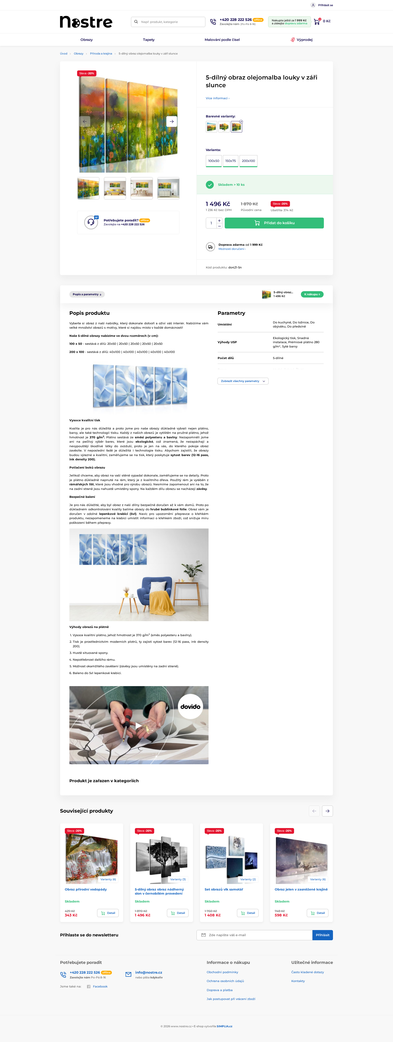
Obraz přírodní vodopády (86, 889)
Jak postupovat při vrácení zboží (231, 999)
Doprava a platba (220, 990)
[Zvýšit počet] (219, 220)
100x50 (213, 161)
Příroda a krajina (101, 53)
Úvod (63, 53)
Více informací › (217, 98)
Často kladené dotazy (307, 972)
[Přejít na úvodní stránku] (86, 22)
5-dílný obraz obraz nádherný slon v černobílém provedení (159, 891)
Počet (211, 223)
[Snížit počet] (219, 226)
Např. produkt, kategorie (159, 22)
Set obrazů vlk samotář (224, 889)
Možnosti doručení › (232, 249)
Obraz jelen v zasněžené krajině (301, 889)
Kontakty (298, 981)
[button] (171, 121)
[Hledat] (136, 22)
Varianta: (213, 150)
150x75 (230, 161)
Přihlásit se (325, 5)
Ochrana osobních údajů (225, 981)
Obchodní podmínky (222, 972)
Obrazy (78, 53)
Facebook (100, 986)
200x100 (248, 161)
